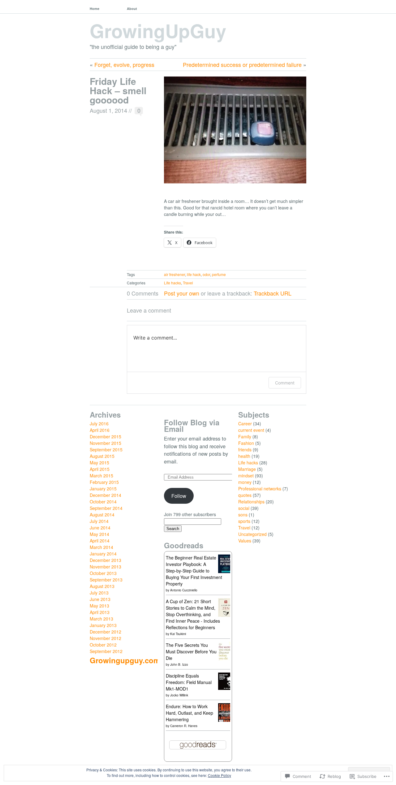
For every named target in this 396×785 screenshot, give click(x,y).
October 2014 (103, 501)
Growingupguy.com (125, 660)
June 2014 (100, 527)
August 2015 (102, 456)
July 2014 (99, 521)
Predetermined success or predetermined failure (242, 64)
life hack (194, 274)
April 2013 (100, 612)
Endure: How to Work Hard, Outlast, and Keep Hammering (189, 712)
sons (243, 514)
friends (245, 449)
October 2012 (103, 645)
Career (245, 423)
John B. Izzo (179, 664)
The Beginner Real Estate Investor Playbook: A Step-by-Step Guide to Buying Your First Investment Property (194, 571)
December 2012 (105, 632)
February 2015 (104, 482)
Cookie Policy (219, 775)
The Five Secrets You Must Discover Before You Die (191, 651)
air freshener (174, 274)
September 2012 (106, 651)
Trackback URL (272, 293)
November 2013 (105, 567)
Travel (188, 282)
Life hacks (172, 282)
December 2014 (105, 495)
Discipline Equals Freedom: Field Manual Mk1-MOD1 (189, 682)
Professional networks (259, 488)
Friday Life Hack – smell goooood (118, 90)
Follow (178, 495)
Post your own (181, 293)
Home (94, 8)
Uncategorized (252, 534)
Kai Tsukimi (178, 634)
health (244, 456)
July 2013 (99, 593)
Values (244, 540)
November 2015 (105, 443)
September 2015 (106, 449)
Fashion (246, 443)
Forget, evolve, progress (124, 64)
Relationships (251, 501)
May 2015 (99, 462)
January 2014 (103, 553)
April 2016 (100, 430)
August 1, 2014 (108, 110)
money (245, 482)
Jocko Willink (179, 695)
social (243, 508)
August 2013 (102, 586)
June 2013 (100, 599)
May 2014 (99, 534)
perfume (219, 274)
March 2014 (101, 547)
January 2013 (103, 625)
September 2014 (106, 508)
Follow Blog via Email (191, 425)
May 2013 (99, 606)
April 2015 (100, 469)
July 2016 (99, 423)
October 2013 (103, 573)
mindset (246, 475)
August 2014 (102, 514)
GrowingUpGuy (158, 30)
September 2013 (106, 580)
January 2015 (103, 488)
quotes (245, 495)
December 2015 (105, 436)
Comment (285, 382)
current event (251, 430)
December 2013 (105, 560)
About (132, 8)
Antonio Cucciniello (183, 590)
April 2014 (100, 540)
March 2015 (101, 475)
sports (244, 521)
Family (244, 436)
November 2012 (105, 638)
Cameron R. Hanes (183, 726)
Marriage (247, 469)
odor (206, 274)
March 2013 (101, 619)
